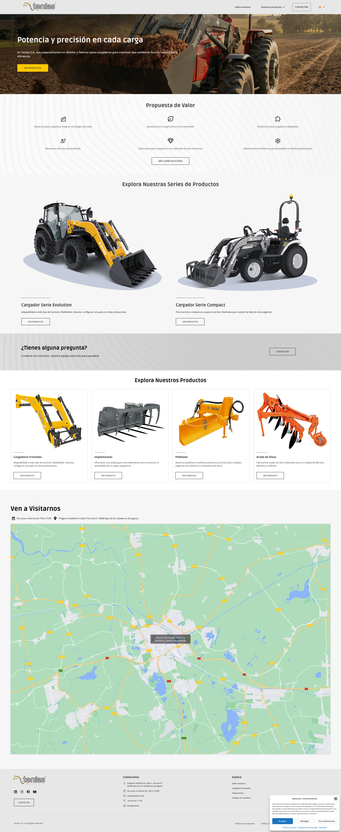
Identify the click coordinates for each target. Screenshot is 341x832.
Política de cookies (290, 827)
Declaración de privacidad (308, 827)
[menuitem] (321, 7)
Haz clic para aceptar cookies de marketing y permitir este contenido (170, 639)
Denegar (305, 821)
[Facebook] (28, 791)
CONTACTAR (301, 7)
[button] (335, 798)
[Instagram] (21, 791)
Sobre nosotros (243, 7)
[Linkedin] (15, 791)
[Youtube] (34, 791)
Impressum (323, 827)
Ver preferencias (326, 821)
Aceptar (283, 821)
